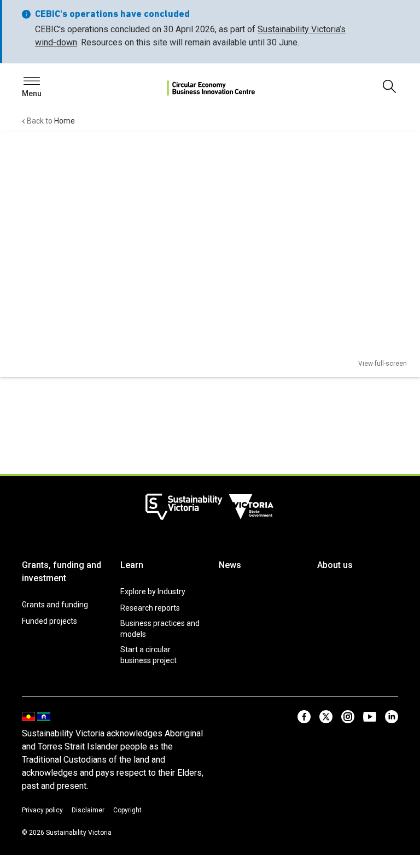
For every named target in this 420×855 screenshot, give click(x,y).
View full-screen (382, 363)
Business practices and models (160, 629)
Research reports (150, 608)
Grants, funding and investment (61, 571)
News (230, 565)
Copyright (127, 810)
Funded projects (49, 621)
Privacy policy (42, 810)
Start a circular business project (148, 655)
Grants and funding (55, 604)
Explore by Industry (152, 591)
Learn (131, 565)
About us (335, 565)
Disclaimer (88, 810)
